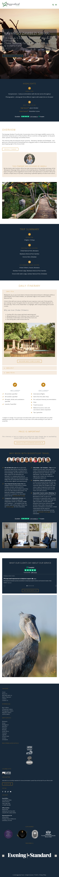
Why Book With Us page (19, 495)
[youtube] (10, 791)
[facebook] (2, 791)
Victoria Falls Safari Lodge (19, 274)
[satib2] (6, 772)
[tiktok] (8, 791)
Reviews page (10, 506)
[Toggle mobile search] (53, 4)
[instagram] (5, 791)
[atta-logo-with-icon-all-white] (29, 751)
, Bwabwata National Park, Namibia (36, 271)
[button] (29, 291)
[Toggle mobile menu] (56, 4)
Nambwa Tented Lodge (19, 271)
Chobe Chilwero (23, 267)
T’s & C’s (36, 875)
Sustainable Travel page (44, 512)
